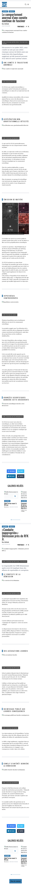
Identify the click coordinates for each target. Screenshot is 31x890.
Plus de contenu (16, 881)
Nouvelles (12, 11)
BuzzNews (5, 11)
